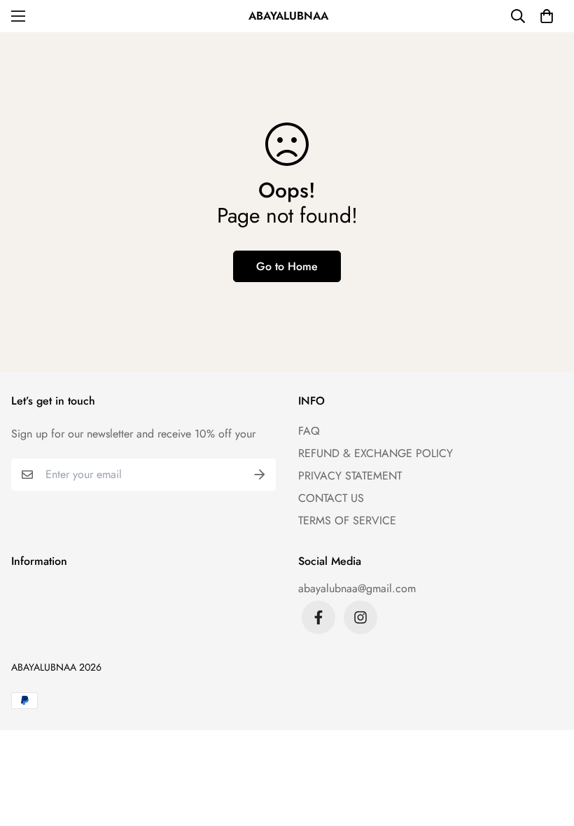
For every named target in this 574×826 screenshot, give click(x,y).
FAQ (309, 431)
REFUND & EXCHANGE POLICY (375, 453)
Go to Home (287, 266)
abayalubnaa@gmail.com (357, 588)
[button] (547, 16)
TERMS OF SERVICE (347, 520)
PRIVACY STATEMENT (350, 476)
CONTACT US (331, 498)
